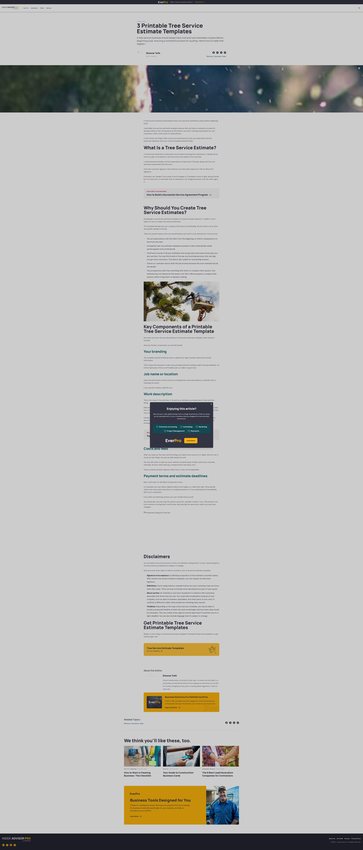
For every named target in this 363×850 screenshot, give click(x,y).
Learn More (191, 441)
